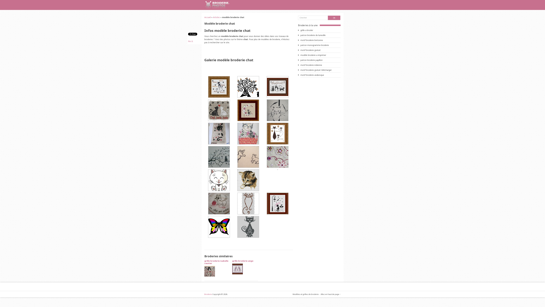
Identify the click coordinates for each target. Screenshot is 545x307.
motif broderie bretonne (311, 40)
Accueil (207, 17)
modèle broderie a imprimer (313, 55)
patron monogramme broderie (314, 45)
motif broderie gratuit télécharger (316, 70)
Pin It (190, 41)
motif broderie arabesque (312, 75)
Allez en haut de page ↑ (331, 294)
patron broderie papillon (311, 60)
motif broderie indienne (311, 65)
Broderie (208, 294)
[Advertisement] (237, 51)
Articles (216, 17)
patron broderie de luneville (313, 35)
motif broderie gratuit (310, 50)
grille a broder (306, 30)
